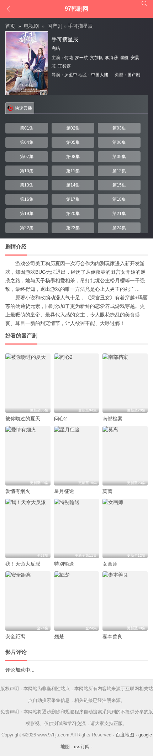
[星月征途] (76, 455)
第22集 (26, 227)
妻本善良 (112, 636)
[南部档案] (125, 383)
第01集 (26, 128)
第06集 (119, 142)
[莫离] (125, 455)
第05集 (73, 142)
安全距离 (15, 636)
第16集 (26, 199)
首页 (10, 26)
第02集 (73, 128)
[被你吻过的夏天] (28, 383)
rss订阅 (82, 746)
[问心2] (76, 383)
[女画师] (125, 528)
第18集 (119, 199)
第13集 (26, 185)
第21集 (119, 213)
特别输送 (64, 564)
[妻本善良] (125, 601)
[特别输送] (76, 528)
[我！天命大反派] (28, 528)
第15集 (119, 185)
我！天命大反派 (22, 564)
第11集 (73, 170)
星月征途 (64, 491)
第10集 (26, 170)
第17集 (73, 199)
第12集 (119, 170)
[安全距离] (28, 601)
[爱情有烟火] (28, 455)
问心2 (60, 418)
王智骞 (64, 66)
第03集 (119, 128)
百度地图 (125, 734)
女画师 (109, 564)
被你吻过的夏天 (22, 418)
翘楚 (59, 636)
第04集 (26, 142)
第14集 (73, 185)
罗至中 (70, 74)
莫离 (107, 491)
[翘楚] (76, 601)
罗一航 (81, 57)
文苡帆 (96, 57)
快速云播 (23, 108)
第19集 (26, 213)
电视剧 (31, 26)
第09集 (119, 156)
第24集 (119, 227)
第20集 (73, 213)
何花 (68, 57)
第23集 (73, 227)
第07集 (26, 156)
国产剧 (54, 26)
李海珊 (111, 57)
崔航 (124, 57)
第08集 (73, 156)
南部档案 (112, 418)
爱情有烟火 (17, 491)
